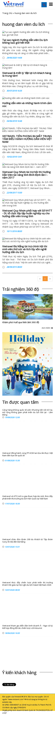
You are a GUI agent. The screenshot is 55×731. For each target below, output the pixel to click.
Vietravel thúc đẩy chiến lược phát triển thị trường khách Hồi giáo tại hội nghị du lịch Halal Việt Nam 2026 (27, 583)
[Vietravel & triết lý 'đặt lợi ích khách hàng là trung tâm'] (27, 66)
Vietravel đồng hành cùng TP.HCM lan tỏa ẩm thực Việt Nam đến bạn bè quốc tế (27, 454)
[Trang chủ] (13, 4)
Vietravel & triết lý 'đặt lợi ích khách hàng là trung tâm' (26, 74)
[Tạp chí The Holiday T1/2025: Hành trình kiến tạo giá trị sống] (27, 364)
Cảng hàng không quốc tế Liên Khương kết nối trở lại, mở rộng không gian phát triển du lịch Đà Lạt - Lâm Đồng (27, 412)
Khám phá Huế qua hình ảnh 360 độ (20, 322)
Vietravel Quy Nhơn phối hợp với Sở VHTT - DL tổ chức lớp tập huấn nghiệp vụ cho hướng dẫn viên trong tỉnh (27, 213)
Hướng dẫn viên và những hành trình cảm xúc (27, 104)
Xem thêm (46, 328)
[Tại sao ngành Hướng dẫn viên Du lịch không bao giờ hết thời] (27, 33)
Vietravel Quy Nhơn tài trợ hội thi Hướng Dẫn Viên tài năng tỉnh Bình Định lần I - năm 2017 (26, 174)
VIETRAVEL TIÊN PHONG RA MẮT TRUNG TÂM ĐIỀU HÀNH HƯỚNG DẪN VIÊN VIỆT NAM (27, 138)
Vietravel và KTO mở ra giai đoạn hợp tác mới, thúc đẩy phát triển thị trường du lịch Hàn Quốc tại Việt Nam (27, 497)
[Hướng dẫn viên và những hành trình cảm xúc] (27, 98)
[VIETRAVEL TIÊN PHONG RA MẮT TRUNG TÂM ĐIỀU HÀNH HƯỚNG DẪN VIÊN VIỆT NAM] (27, 129)
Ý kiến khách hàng (19, 672)
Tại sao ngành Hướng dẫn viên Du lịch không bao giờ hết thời (25, 41)
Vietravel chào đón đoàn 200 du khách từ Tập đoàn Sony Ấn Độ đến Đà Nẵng (27, 540)
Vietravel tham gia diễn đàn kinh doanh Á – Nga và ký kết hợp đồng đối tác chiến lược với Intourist (27, 626)
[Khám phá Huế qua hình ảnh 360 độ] (27, 312)
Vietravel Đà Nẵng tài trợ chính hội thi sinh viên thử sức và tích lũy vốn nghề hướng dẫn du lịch (24, 249)
